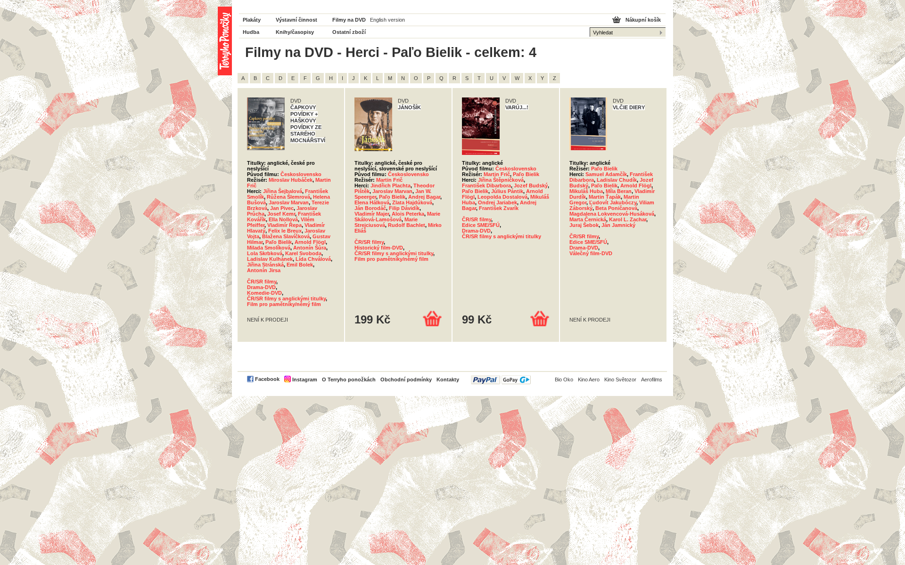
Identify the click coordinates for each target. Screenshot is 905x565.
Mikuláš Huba (586, 191)
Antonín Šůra (309, 247)
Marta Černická (587, 219)
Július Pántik (507, 191)
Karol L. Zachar (627, 219)
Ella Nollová (283, 219)
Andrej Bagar (424, 197)
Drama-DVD (261, 287)
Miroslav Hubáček (291, 180)
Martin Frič (389, 180)
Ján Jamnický (618, 225)
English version (387, 20)
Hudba (251, 32)
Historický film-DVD (378, 247)
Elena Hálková (371, 202)
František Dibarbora (486, 185)
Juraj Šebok (584, 225)
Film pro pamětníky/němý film (284, 304)
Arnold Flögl (310, 242)
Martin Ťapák (605, 197)
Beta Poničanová (616, 208)
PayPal (501, 379)
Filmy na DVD (349, 20)
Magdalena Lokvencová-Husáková (611, 214)
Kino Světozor (620, 379)
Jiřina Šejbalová (282, 191)
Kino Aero (589, 379)
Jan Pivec (282, 208)
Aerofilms (651, 379)
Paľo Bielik (278, 242)
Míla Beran (619, 191)
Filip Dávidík (404, 208)
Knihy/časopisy (295, 32)
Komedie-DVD (264, 293)
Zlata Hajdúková (412, 202)
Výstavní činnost (296, 20)
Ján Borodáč (370, 208)
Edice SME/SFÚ (481, 225)
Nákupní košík (643, 20)
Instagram (304, 379)
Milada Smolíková (268, 247)
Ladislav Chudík (617, 180)
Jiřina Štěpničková (501, 180)
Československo (300, 174)
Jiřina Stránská (265, 264)
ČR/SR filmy (261, 281)
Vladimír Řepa (284, 225)
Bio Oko (564, 379)
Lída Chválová (313, 259)
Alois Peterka (408, 214)
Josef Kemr (281, 214)
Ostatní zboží (349, 32)
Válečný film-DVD (590, 253)
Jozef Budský (531, 185)
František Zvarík (498, 208)
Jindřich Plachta (390, 185)
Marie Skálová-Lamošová (397, 216)
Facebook (267, 379)
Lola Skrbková (264, 253)
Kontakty (447, 379)
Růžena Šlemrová (288, 197)
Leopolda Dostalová (502, 197)
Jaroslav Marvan (289, 202)
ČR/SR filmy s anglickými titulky (286, 298)
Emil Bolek (300, 264)
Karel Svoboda (303, 253)
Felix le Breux (285, 231)
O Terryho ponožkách (349, 379)
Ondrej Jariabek (497, 202)
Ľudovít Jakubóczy (612, 202)
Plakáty (252, 20)
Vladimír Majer (371, 214)
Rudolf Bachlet (406, 225)
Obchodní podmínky (406, 379)
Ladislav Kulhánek (270, 259)
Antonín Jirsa (263, 270)
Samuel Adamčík (606, 174)
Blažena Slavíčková (286, 236)
